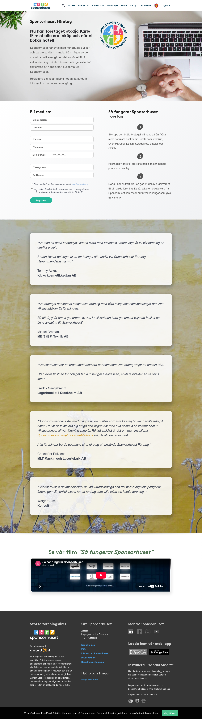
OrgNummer (39, 174)
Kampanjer (112, 5)
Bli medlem (145, 5)
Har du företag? (129, 5)
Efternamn (38, 147)
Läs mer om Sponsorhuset (94, 653)
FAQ (83, 649)
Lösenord (37, 127)
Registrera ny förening (92, 661)
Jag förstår (169, 713)
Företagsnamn (40, 167)
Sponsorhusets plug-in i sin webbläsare (65, 435)
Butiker (71, 5)
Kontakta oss (88, 644)
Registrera (41, 200)
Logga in (166, 5)
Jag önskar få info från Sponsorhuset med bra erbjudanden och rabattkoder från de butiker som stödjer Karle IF (61, 191)
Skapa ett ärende (89, 679)
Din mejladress (40, 119)
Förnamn (37, 139)
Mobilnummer (39, 154)
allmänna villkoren (80, 184)
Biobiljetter (83, 5)
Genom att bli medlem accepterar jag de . (62, 184)
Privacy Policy (88, 657)
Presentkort (98, 5)
